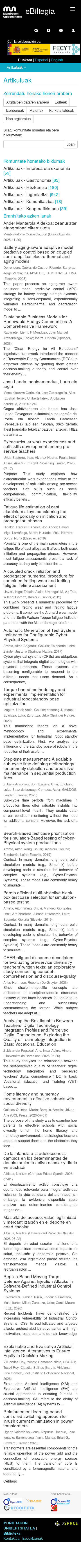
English (57, 59)
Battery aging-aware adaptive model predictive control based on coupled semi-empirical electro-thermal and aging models (38, 254)
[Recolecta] (19, 1508)
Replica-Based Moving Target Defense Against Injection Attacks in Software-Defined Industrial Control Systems (38, 1283)
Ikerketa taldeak (61, 110)
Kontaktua (11, 1538)
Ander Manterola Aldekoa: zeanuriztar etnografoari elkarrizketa (39, 225)
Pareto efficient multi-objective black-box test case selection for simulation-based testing (39, 897)
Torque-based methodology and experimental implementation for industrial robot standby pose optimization (34, 696)
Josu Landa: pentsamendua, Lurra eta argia (40, 383)
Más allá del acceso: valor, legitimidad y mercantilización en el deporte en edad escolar (39, 1221)
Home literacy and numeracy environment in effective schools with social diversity (38, 1098)
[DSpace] (66, 1522)
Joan (71, 144)
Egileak (61, 102)
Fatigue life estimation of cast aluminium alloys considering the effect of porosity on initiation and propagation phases (35, 513)
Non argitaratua (18, 118)
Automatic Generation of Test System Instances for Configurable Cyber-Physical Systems (39, 634)
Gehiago (10, 1481)
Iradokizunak (32, 1538)
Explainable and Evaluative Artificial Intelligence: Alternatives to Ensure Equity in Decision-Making (37, 1350)
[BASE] (33, 1501)
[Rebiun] (54, 1508)
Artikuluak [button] (15, 67)
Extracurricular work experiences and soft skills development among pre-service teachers (39, 446)
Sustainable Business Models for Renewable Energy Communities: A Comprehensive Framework (37, 321)
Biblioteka (11, 1533)
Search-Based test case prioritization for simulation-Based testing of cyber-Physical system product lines (39, 837)
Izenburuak (15, 110)
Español (41, 59)
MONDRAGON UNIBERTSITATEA (19, 1525)
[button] (48, 30)
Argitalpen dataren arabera (27, 102)
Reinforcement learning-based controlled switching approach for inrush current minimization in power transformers (38, 1418)
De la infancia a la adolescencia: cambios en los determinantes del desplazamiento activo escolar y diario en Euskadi (40, 1160)
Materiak (36, 110)
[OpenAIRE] (14, 1501)
